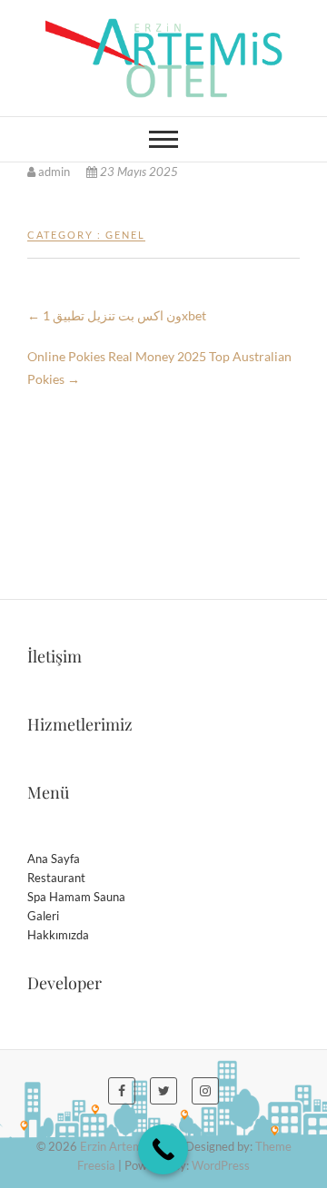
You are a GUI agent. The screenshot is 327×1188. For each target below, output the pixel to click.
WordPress (221, 1165)
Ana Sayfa (53, 858)
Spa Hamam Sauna (76, 896)
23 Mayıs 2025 (137, 171)
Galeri (43, 915)
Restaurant (56, 877)
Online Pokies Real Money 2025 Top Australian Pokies (159, 368)
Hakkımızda (58, 935)
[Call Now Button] (163, 1149)
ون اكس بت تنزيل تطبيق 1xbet (116, 315)
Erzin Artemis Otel (128, 1146)
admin (54, 171)
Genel (125, 235)
